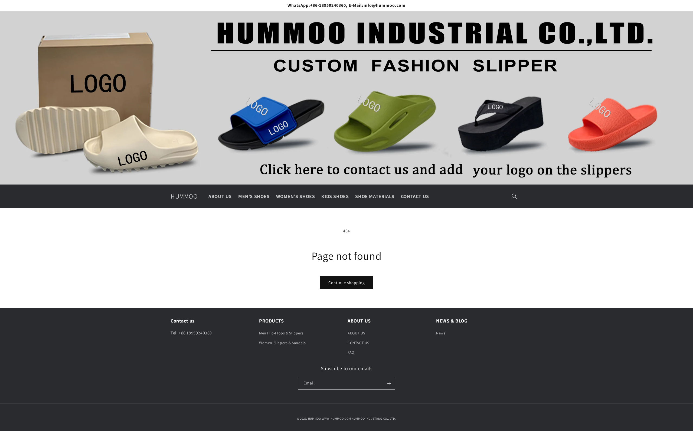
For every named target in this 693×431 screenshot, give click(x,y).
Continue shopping (346, 282)
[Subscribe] (389, 383)
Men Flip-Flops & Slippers (281, 333)
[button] (514, 196)
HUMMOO (314, 418)
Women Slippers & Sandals (282, 342)
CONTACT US (358, 342)
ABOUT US (356, 333)
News (440, 333)
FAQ (351, 352)
